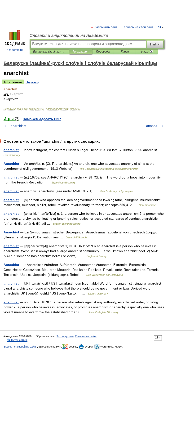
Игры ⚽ (147, 51)
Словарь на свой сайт (137, 27)
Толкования (80, 51)
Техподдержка (65, 336)
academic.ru (15, 50)
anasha (151, 126)
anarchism (18, 126)
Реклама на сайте (86, 336)
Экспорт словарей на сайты (20, 346)
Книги (125, 51)
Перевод (32, 82)
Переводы (103, 51)
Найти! (155, 44)
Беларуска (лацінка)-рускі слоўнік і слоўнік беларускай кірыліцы (49, 51)
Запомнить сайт (106, 27)
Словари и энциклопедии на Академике (69, 35)
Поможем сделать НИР (42, 119)
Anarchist (11, 163)
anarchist (11, 150)
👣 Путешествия (17, 340)
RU (159, 27)
